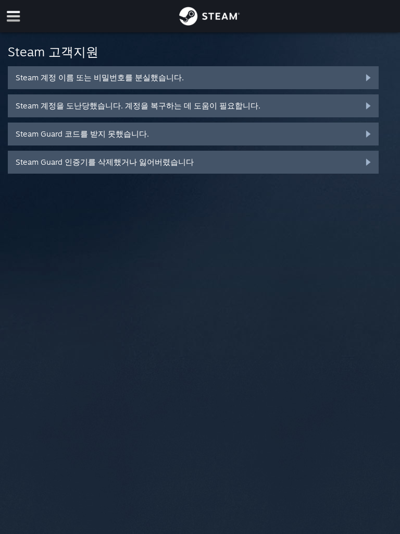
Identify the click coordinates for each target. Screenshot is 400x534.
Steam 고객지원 (53, 51)
